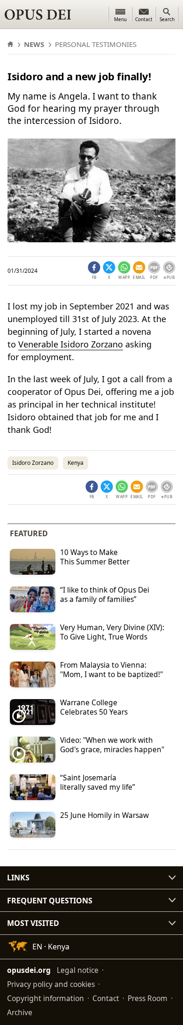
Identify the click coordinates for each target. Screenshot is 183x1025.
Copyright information (45, 998)
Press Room (148, 998)
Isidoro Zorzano (32, 463)
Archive (19, 1012)
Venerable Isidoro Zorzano (70, 344)
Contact (105, 998)
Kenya (76, 463)
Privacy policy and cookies (51, 984)
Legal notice (78, 970)
